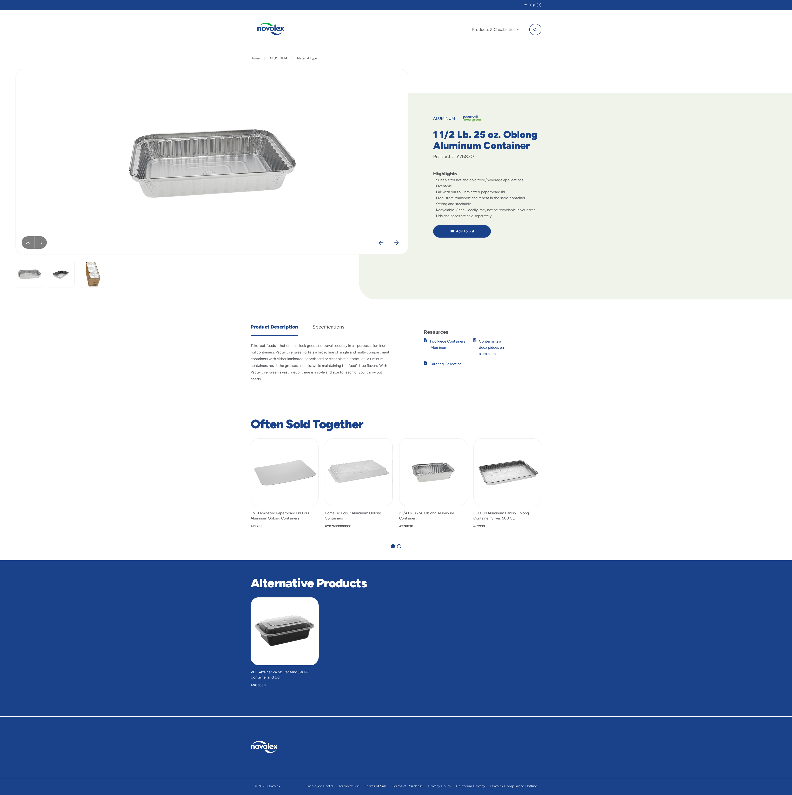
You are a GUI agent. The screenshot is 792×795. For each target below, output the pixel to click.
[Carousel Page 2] (399, 546)
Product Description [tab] (274, 327)
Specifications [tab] (328, 327)
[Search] (535, 29)
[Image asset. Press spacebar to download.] (28, 242)
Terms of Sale (376, 786)
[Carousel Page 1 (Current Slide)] (393, 546)
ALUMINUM (278, 58)
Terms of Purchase (407, 786)
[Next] (396, 243)
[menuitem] (495, 30)
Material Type (307, 58)
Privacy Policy (439, 786)
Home (255, 58)
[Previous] (381, 243)
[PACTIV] (471, 118)
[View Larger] (40, 242)
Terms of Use (349, 786)
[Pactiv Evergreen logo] (272, 747)
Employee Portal (319, 786)
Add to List (465, 231)
